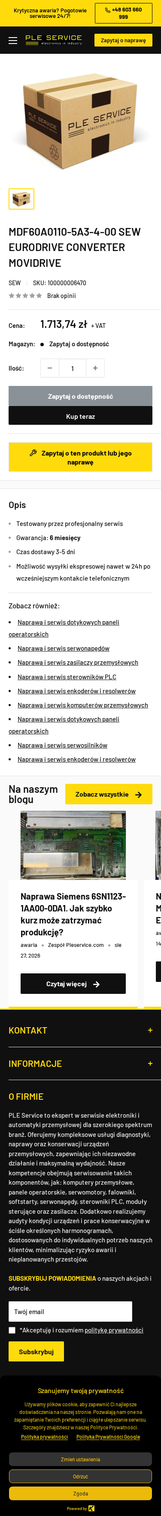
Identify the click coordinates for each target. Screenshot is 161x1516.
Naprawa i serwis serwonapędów (63, 648)
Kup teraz (80, 416)
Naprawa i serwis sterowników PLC (67, 677)
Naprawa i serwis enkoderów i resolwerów (77, 691)
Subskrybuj (36, 1351)
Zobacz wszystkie (103, 794)
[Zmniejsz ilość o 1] (50, 368)
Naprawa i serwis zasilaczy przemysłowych (78, 662)
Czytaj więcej (67, 983)
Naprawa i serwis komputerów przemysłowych (83, 705)
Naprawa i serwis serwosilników (62, 745)
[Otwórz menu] (13, 40)
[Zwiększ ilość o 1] (95, 368)
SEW (15, 282)
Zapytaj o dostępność (80, 396)
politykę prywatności (114, 1330)
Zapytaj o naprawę (123, 40)
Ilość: (16, 368)
